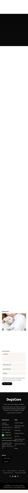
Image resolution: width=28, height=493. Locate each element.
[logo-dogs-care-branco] (14, 398)
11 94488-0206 (7, 435)
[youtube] (15, 476)
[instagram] (12, 476)
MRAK (23, 487)
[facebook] (10, 476)
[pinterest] (17, 476)
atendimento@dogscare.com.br (9, 440)
